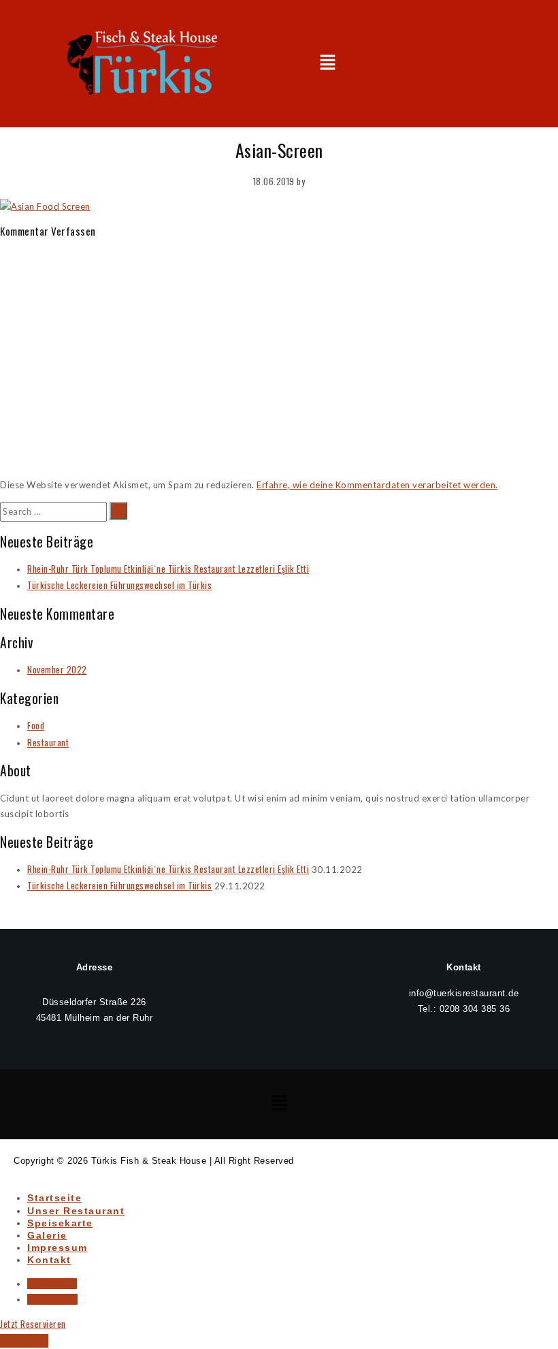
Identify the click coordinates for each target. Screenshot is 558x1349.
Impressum (57, 1247)
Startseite (54, 1197)
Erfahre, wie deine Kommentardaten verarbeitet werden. (377, 484)
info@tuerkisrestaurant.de (464, 993)
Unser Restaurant (76, 1210)
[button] (327, 63)
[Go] (118, 511)
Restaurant (48, 742)
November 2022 (57, 669)
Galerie (47, 1235)
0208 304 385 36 (475, 1009)
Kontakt (49, 1259)
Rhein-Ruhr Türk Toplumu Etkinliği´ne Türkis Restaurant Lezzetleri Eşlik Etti (168, 568)
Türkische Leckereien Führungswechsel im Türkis (119, 585)
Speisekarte (60, 1223)
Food (35, 725)
